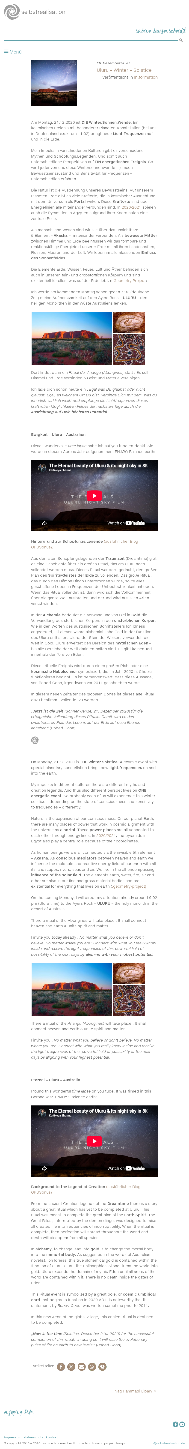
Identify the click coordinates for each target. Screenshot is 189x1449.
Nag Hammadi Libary (133, 1391)
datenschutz (33, 1437)
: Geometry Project (128, 280)
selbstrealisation (43, 11)
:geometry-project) (129, 886)
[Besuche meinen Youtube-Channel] (182, 1424)
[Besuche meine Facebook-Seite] (175, 1424)
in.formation (146, 77)
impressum (12, 1437)
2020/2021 (131, 207)
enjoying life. (19, 1411)
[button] (61, 1367)
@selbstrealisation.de (169, 1443)
